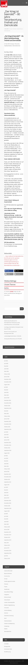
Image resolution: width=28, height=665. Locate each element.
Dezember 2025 (7, 379)
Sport (5, 618)
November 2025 (7, 382)
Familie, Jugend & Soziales (9, 581)
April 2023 (6, 434)
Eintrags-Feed (7, 646)
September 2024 (7, 408)
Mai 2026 (6, 366)
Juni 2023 (6, 432)
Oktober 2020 (7, 505)
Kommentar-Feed (8, 649)
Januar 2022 (6, 471)
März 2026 (6, 371)
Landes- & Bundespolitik (9, 602)
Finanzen (6, 584)
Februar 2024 (7, 416)
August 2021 (6, 484)
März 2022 (6, 466)
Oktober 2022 (7, 447)
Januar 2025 (6, 397)
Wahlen (5, 628)
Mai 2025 (6, 389)
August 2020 (6, 511)
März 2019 (6, 542)
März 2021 (6, 495)
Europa (10, 28)
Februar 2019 (7, 545)
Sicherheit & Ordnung (8, 615)
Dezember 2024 (7, 400)
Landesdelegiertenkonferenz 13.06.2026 (12, 336)
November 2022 (7, 445)
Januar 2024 (6, 418)
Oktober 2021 (7, 479)
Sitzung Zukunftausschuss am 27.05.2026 (13, 338)
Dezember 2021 (7, 474)
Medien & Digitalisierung (9, 605)
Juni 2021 (6, 487)
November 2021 (7, 476)
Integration (6, 594)
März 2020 (6, 524)
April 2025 (6, 392)
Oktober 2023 (7, 426)
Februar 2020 (7, 526)
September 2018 (7, 553)
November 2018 (7, 550)
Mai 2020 (6, 519)
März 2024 (6, 413)
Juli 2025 (6, 387)
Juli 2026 (6, 360)
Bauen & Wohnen (8, 573)
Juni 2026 (6, 363)
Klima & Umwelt (7, 597)
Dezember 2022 (7, 442)
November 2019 (7, 534)
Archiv (11, 291)
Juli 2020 (6, 513)
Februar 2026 (7, 374)
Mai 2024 (6, 411)
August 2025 (6, 384)
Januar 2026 (6, 376)
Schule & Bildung (7, 610)
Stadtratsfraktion (20, 28)
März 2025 (6, 395)
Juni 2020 (6, 516)
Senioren (6, 613)
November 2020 (7, 503)
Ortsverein (14, 28)
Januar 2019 (6, 548)
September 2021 (7, 482)
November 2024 (7, 403)
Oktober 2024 (7, 405)
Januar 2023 (6, 439)
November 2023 (7, 424)
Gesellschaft (6, 589)
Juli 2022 (6, 455)
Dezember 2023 (7, 421)
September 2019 (7, 540)
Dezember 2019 (7, 532)
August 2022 (6, 453)
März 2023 (6, 437)
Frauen (5, 586)
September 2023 (7, 429)
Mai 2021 (6, 490)
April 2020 (6, 521)
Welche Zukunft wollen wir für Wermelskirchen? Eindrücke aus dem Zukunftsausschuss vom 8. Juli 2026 (12, 322)
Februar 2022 (7, 469)
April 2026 (6, 368)
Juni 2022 (6, 458)
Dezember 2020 (7, 500)
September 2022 (7, 450)
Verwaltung (6, 626)
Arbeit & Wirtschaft (8, 570)
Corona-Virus (7, 576)
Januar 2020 (6, 529)
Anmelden (6, 643)
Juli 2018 (6, 555)
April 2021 (6, 492)
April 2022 (6, 463)
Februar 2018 (7, 558)
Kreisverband (7, 599)
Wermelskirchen (7, 30)
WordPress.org (7, 651)
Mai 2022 (6, 461)
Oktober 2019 (7, 537)
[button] (9, 271)
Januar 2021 (6, 497)
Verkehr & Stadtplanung (9, 623)
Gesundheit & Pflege (8, 592)
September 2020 (7, 508)
